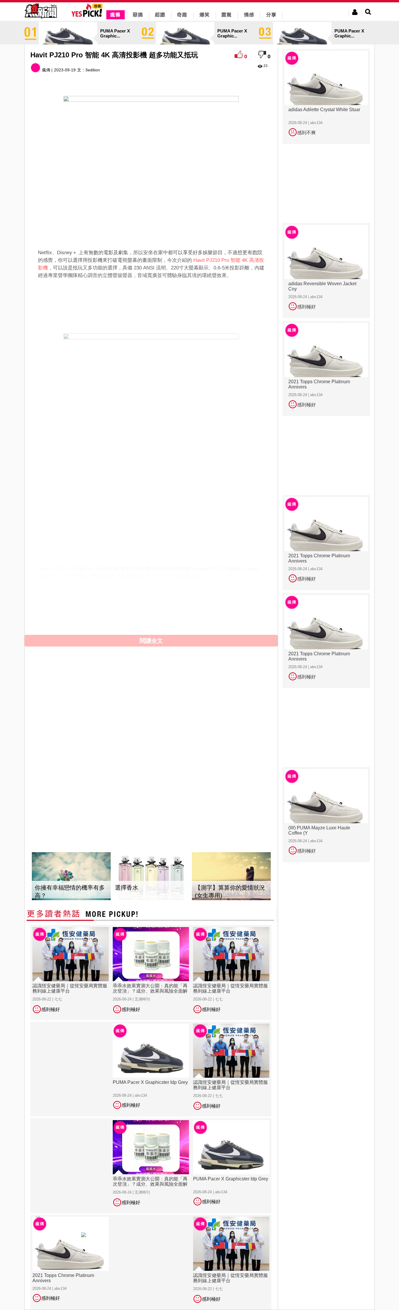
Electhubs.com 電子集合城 (108, 604)
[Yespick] (88, 15)
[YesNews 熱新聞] (40, 18)
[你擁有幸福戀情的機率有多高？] (71, 876)
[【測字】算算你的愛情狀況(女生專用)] (231, 876)
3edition (92, 70)
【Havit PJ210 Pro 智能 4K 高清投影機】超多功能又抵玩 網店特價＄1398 (140, 622)
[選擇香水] (151, 876)
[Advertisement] (151, 298)
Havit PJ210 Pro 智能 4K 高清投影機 (78, 569)
